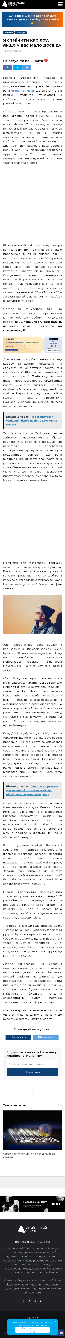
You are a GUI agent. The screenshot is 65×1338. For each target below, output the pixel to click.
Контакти (32, 1318)
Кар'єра (9, 33)
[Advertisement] (32, 202)
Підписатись (19, 1037)
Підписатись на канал (32, 1330)
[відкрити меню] (60, 4)
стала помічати (22, 90)
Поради (21, 33)
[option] (32, 1136)
